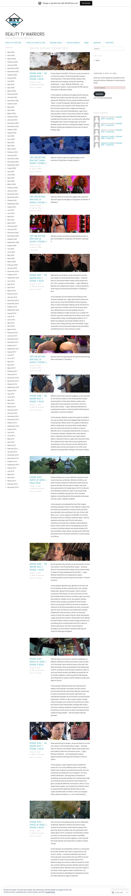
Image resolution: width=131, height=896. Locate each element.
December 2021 (13, 194)
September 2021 (13, 204)
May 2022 (10, 178)
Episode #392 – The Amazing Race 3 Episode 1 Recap (38, 746)
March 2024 (11, 113)
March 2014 (11, 481)
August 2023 (11, 133)
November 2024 (13, 100)
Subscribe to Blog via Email (105, 73)
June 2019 (11, 281)
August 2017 (11, 352)
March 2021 (11, 223)
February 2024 (12, 116)
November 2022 (13, 162)
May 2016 (10, 400)
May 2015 (10, 439)
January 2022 (12, 191)
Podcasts (97, 43)
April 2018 (11, 326)
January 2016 (12, 413)
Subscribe (99, 94)
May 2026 (10, 52)
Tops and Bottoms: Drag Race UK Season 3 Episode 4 (38, 199)
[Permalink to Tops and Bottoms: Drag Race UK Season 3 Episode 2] (60, 345)
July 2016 (10, 394)
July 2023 (10, 136)
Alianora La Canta (107, 136)
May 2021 (10, 216)
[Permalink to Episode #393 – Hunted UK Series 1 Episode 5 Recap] (60, 647)
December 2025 (13, 68)
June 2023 (11, 139)
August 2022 (11, 168)
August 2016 (11, 390)
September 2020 (13, 242)
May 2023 (10, 142)
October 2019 (12, 274)
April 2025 (11, 87)
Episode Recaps (56, 43)
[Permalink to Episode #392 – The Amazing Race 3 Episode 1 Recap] (60, 731)
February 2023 (12, 152)
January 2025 (12, 97)
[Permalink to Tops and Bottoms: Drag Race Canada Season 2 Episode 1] (60, 146)
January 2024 (12, 120)
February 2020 (12, 265)
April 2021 (11, 220)
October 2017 (12, 345)
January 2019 (12, 297)
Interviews (110, 43)
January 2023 (12, 155)
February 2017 (12, 371)
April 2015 (11, 442)
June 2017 (11, 358)
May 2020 (10, 255)
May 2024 (10, 107)
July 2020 (10, 249)
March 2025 (11, 91)
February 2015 (12, 448)
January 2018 (12, 336)
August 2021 (11, 207)
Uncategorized (85, 457)
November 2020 (13, 236)
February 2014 (12, 484)
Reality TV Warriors (25, 34)
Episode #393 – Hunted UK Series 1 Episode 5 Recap (38, 662)
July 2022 (10, 171)
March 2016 (11, 406)
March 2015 (11, 445)
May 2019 (10, 284)
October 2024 (12, 104)
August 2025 (11, 78)
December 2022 (13, 158)
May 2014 (10, 474)
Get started (86, 3)
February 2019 (12, 294)
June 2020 (11, 252)
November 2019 (13, 271)
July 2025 (10, 81)
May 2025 (10, 84)
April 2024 (11, 110)
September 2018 (13, 310)
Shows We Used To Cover (35, 43)
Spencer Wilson (37, 169)
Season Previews (73, 43)
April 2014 (11, 477)
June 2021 (11, 213)
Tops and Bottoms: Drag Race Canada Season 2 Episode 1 (38, 160)
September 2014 (13, 464)
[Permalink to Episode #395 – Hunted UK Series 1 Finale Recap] (60, 466)
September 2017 (13, 349)
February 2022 (12, 187)
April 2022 (11, 181)
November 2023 (13, 126)
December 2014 (13, 455)
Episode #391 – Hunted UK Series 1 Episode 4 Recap (38, 825)
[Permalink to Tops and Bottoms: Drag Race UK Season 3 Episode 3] (60, 224)
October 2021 (12, 200)
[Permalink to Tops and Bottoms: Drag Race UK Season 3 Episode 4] (60, 185)
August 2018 (11, 313)
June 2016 (11, 397)
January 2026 (12, 65)
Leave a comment (35, 87)
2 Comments (34, 250)
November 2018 (13, 303)
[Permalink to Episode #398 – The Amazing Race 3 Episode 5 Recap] (60, 62)
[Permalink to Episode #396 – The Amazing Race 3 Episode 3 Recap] (60, 384)
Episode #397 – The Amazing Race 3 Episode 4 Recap (38, 278)
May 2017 (10, 361)
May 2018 (10, 323)
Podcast (87, 53)
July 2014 (10, 471)
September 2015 (13, 426)
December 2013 (13, 487)
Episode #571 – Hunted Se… (111, 124)
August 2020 (11, 245)
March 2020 (11, 261)
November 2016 (13, 381)
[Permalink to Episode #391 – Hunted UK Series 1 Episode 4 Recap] (60, 810)
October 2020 (12, 239)
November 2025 (13, 71)
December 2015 (13, 416)
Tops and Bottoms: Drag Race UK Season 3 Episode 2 (38, 359)
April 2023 (11, 145)
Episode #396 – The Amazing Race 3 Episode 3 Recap (38, 398)
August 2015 (11, 429)
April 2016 (11, 403)
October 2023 (12, 129)
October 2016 (12, 384)
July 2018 (10, 316)
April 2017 (11, 365)
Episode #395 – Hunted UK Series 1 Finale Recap (38, 480)
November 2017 (13, 342)
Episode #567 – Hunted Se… (111, 144)
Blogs (86, 43)
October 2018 (12, 307)
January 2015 (12, 452)
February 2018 (12, 332)
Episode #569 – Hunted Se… (111, 137)
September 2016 (13, 387)
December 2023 (13, 123)
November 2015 (13, 419)
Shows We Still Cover (13, 43)
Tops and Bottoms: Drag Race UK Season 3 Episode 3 (38, 239)
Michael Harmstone (38, 84)
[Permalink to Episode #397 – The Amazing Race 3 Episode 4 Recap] (60, 263)
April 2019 (11, 287)
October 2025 (12, 75)
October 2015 (12, 423)
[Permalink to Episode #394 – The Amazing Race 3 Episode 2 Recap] (60, 552)
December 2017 (13, 339)
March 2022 (11, 184)
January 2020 (12, 268)
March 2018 (11, 329)
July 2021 (10, 210)
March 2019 (11, 290)
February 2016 (12, 410)
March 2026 (11, 59)
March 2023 (11, 149)
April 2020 (11, 258)
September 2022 (13, 165)
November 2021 (13, 197)
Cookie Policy (50, 892)
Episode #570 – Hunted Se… (111, 131)
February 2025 (12, 94)
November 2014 (13, 458)
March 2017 (11, 368)
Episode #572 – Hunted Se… (111, 118)
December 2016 (13, 378)
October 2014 (12, 461)
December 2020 (13, 232)
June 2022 (11, 174)
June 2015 (11, 435)
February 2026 (12, 62)
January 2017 (12, 374)
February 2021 (12, 226)
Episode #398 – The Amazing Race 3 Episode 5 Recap (38, 76)
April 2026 (11, 55)
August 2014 (11, 468)
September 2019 (13, 278)
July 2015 (10, 432)
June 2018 (11, 319)
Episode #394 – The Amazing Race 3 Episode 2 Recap (38, 567)
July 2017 (10, 355)
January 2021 (12, 229)
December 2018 (13, 300)
